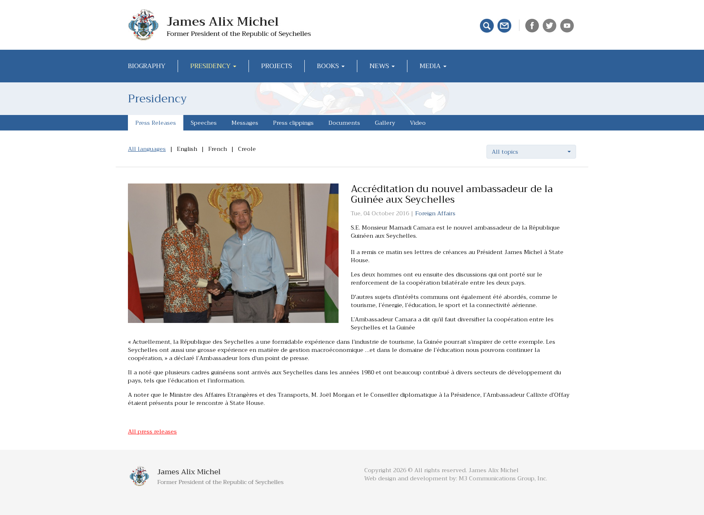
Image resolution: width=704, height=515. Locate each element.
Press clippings (293, 123)
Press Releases (155, 123)
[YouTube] (568, 25)
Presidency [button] (211, 66)
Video (418, 123)
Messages (244, 123)
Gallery (385, 123)
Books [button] (329, 66)
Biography (146, 66)
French (217, 149)
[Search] (488, 25)
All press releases (152, 431)
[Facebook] (533, 25)
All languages (147, 149)
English (187, 149)
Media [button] (431, 66)
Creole (247, 149)
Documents (344, 123)
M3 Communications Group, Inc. (503, 478)
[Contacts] (505, 25)
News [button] (380, 66)
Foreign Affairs (435, 213)
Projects (276, 66)
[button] (531, 152)
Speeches (204, 123)
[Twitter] (551, 25)
